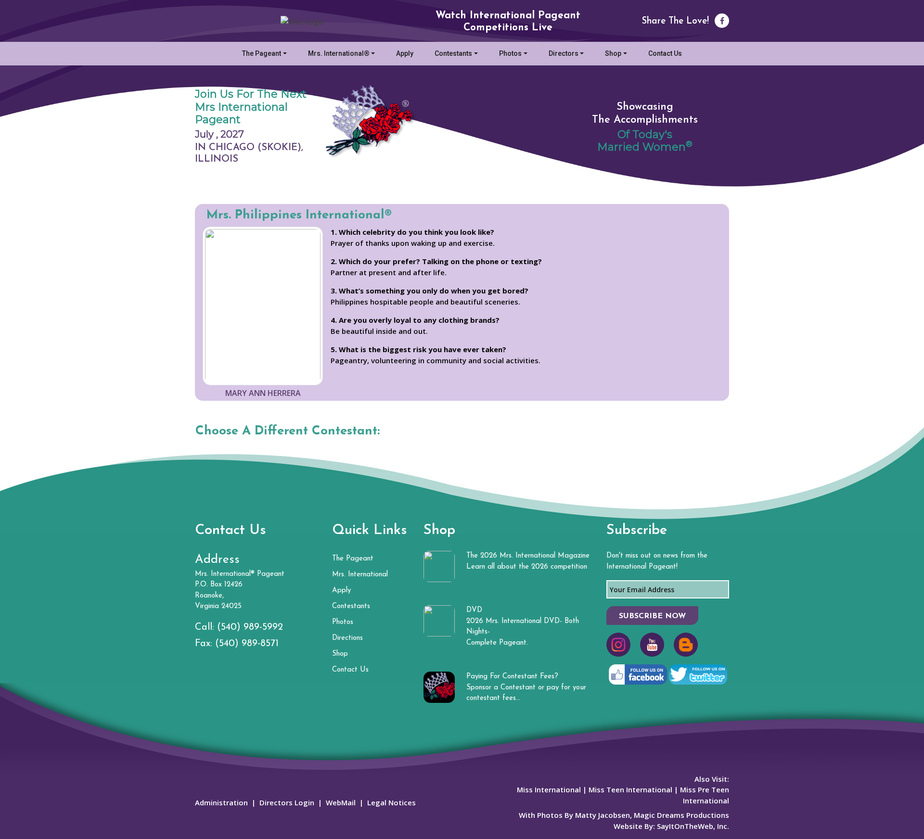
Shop (613, 53)
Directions (347, 638)
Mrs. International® (339, 53)
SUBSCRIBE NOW (652, 616)
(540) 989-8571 (247, 643)
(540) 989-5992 (250, 627)
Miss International (549, 789)
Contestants (453, 53)
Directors (563, 53)
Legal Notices (391, 802)
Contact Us (665, 53)
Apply (404, 53)
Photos (510, 53)
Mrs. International (360, 574)
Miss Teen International (630, 789)
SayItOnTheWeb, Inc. (693, 826)
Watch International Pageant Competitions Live (508, 22)
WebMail (341, 802)
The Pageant (261, 53)
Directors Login (286, 802)
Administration (221, 802)
